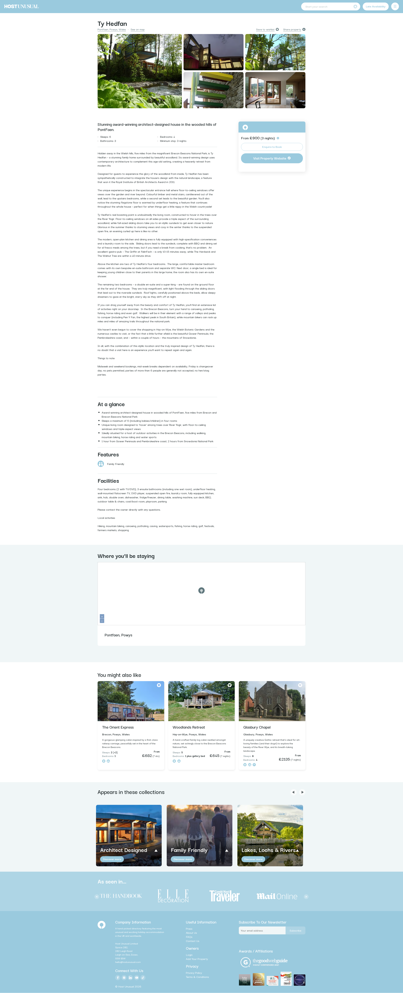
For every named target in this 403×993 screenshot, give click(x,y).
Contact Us (192, 941)
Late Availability (376, 6)
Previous (96, 895)
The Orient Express (118, 727)
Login (189, 955)
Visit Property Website (269, 158)
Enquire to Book (272, 147)
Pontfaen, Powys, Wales (112, 29)
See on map (138, 29)
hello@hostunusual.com (128, 962)
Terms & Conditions (197, 977)
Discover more (112, 859)
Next (305, 895)
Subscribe (295, 930)
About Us (191, 933)
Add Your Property (197, 959)
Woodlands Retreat (189, 727)
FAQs (189, 937)
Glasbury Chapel (257, 727)
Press (189, 928)
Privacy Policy (194, 973)
